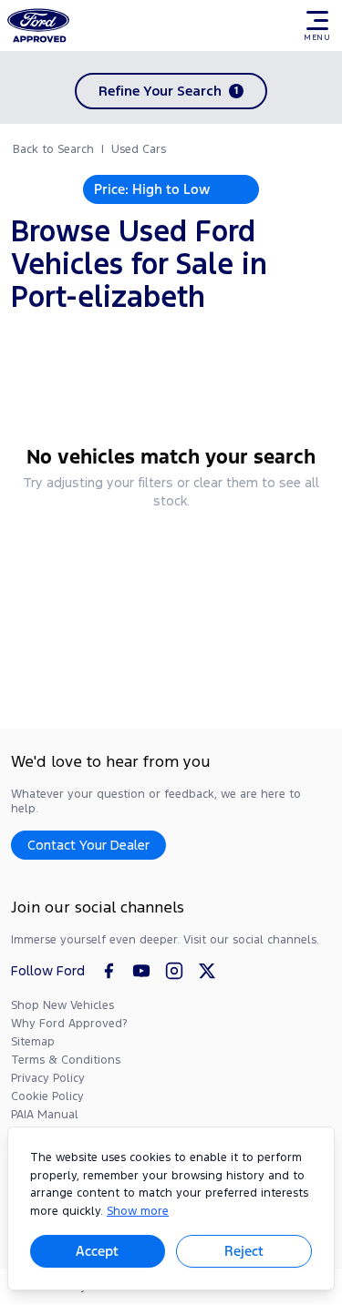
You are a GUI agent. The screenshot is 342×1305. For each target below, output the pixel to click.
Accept (97, 1250)
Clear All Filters (171, 549)
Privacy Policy (48, 1078)
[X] (207, 971)
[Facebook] (108, 971)
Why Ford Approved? (69, 1023)
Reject (244, 1250)
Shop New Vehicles (62, 1005)
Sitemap (33, 1042)
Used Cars (138, 149)
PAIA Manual (44, 1114)
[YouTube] (141, 971)
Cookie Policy (47, 1096)
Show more (138, 1211)
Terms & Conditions (65, 1060)
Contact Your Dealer (88, 844)
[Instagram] (174, 971)
